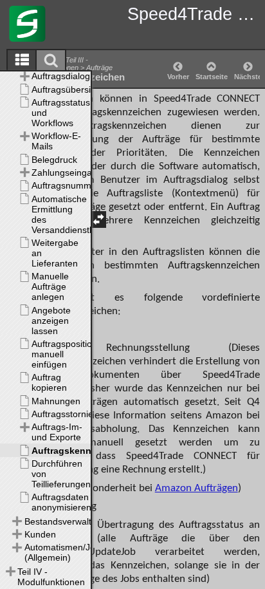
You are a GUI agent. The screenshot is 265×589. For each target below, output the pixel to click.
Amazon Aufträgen (196, 488)
